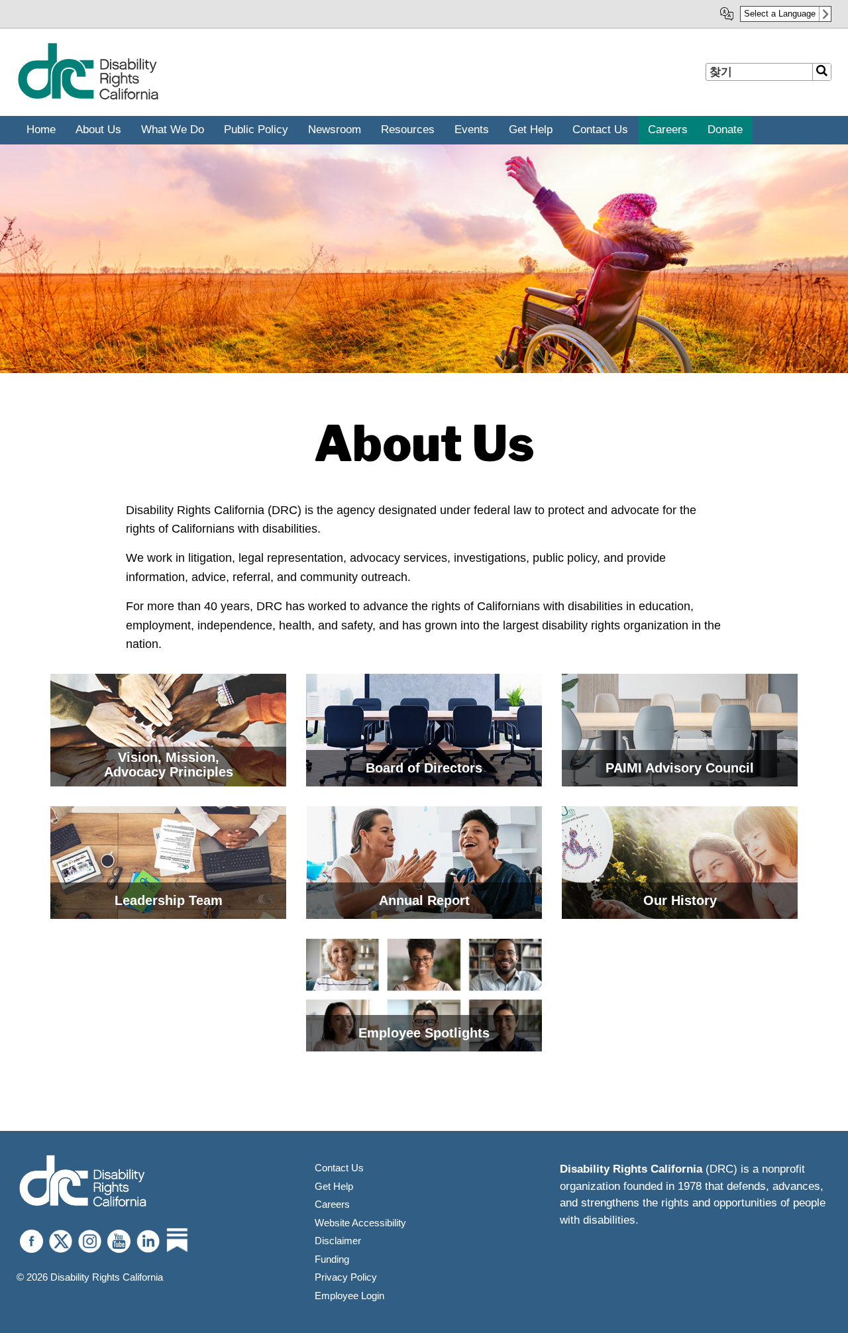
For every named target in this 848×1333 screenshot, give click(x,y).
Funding (332, 1259)
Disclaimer (338, 1240)
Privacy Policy (346, 1277)
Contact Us (339, 1167)
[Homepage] (83, 1182)
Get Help (334, 1186)
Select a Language (780, 14)
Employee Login (349, 1295)
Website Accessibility (360, 1222)
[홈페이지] (88, 97)
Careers (332, 1204)
